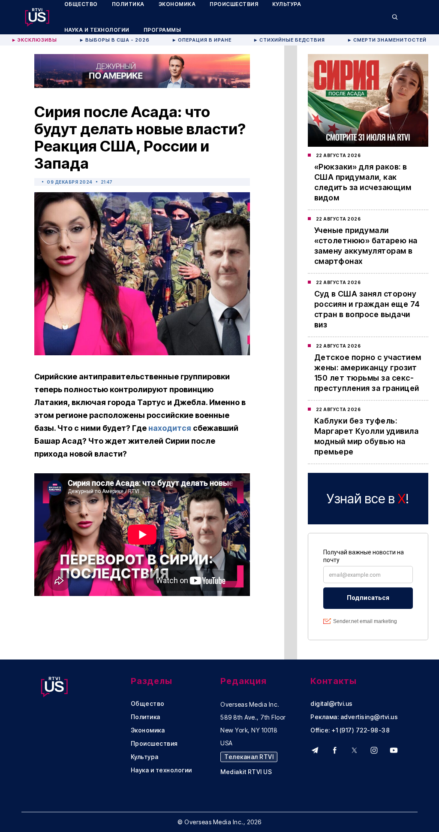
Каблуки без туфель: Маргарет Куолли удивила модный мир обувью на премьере (366, 436)
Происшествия (154, 743)
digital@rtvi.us (331, 703)
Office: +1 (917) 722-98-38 (350, 730)
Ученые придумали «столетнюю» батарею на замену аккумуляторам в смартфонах (366, 246)
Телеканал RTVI (249, 756)
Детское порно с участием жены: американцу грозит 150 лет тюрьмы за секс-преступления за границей (367, 373)
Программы (162, 30)
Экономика (148, 730)
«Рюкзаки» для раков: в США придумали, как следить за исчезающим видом (363, 182)
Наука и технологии (96, 30)
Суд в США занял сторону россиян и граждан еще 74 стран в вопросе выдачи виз (367, 309)
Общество (148, 703)
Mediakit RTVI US (246, 771)
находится (169, 428)
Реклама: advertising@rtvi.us (354, 717)
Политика (145, 717)
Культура (145, 756)
